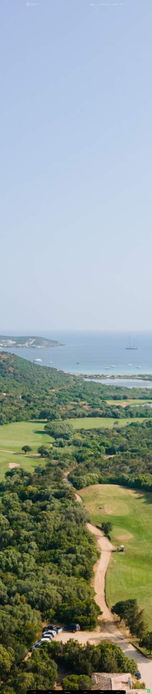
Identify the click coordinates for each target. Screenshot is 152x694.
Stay (118, 692)
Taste (85, 692)
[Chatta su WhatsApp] (149, 691)
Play (50, 692)
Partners (67, 692)
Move (101, 692)
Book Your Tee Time (105, 4)
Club (34, 692)
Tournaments (115, 4)
